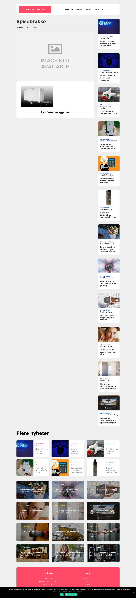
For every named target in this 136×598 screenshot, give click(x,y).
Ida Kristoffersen (106, 346)
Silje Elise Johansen (107, 278)
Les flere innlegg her (55, 112)
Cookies (87, 9)
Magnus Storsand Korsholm (106, 107)
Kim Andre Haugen (107, 243)
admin (34, 28)
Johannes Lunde (106, 209)
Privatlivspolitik (71, 595)
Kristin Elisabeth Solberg (109, 72)
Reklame (69, 9)
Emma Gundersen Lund (108, 141)
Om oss (78, 9)
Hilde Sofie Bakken (107, 175)
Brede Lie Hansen (106, 312)
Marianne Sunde (105, 38)
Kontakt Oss (100, 9)
